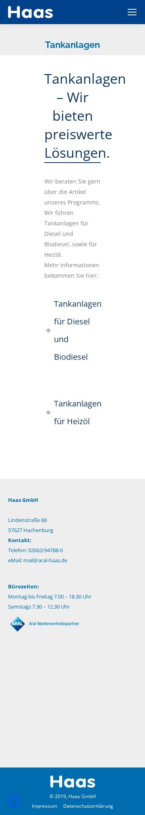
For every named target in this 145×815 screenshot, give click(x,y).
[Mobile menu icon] (132, 12)
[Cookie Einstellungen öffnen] (14, 805)
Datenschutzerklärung (88, 806)
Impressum (44, 806)
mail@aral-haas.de (45, 560)
